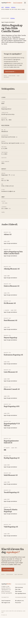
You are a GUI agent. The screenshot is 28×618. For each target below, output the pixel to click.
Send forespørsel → (10, 71)
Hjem (2, 7)
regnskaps (6, 2)
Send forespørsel (17, 2)
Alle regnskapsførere (20, 593)
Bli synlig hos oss (19, 600)
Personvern (18, 602)
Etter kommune (19, 587)
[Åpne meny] (25, 2)
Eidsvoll (13, 7)
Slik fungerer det (5, 602)
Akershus (7, 7)
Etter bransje (18, 591)
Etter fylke (18, 589)
